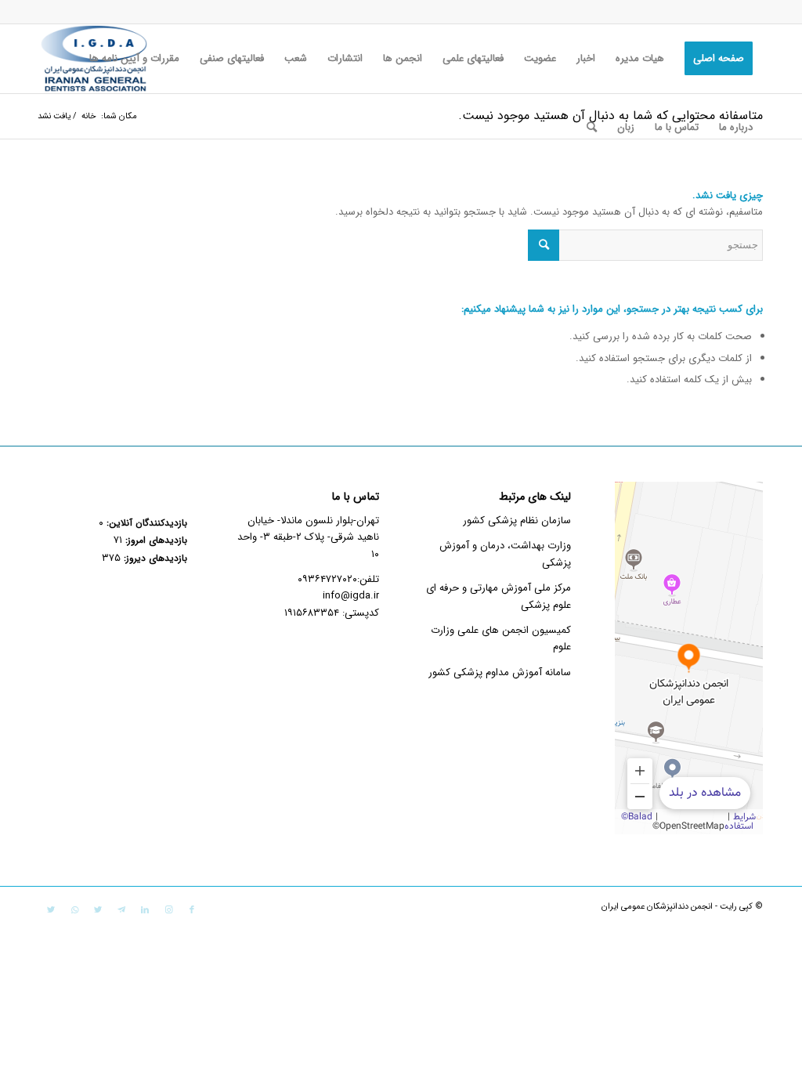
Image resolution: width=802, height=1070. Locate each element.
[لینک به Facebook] (192, 910)
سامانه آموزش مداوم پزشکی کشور (499, 672)
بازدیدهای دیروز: (154, 558)
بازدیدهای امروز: (154, 540)
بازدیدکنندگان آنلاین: (145, 523)
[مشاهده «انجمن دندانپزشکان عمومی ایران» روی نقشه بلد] (689, 658)
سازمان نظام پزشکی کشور (517, 520)
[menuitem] (718, 58)
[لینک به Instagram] (168, 910)
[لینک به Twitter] (98, 910)
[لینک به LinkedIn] (145, 910)
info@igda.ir (351, 595)
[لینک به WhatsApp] (74, 910)
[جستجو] (591, 127)
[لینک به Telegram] (121, 910)
